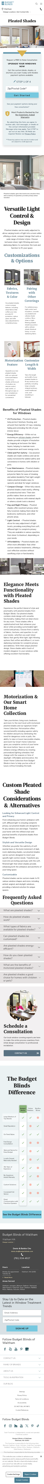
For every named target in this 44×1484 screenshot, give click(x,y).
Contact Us (21, 1053)
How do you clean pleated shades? (17, 957)
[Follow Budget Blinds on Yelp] (10, 1349)
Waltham (8, 9)
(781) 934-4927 (41, 9)
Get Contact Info (23, 12)
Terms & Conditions (22, 1399)
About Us (8, 1371)
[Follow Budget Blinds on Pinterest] (21, 1349)
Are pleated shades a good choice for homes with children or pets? (20, 977)
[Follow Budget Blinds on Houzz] (15, 1425)
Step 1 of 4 (23, 81)
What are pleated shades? (18, 910)
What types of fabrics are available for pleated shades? (19, 928)
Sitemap (22, 1392)
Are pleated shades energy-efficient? (18, 947)
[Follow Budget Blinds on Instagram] (10, 1425)
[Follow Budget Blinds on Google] (26, 1349)
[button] (9, 12)
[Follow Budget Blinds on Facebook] (4, 1349)
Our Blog (8, 1383)
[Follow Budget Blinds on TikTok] (37, 1425)
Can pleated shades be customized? (16, 937)
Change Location (7, 1242)
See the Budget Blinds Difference (22, 1214)
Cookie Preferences (22, 1410)
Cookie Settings (13, 1474)
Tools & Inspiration (13, 1377)
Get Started (22, 95)
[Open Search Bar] (36, 4)
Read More (8, 1277)
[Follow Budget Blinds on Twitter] (26, 1425)
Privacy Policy (30, 134)
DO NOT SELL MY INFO (22, 1406)
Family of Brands (12, 1364)
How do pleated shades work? (16, 918)
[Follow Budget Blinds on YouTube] (15, 1349)
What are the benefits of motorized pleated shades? (18, 966)
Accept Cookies (22, 1480)
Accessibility (22, 1403)
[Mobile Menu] (41, 4)
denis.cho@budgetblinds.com (22, 1251)
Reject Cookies (30, 1474)
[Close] (41, 1456)
